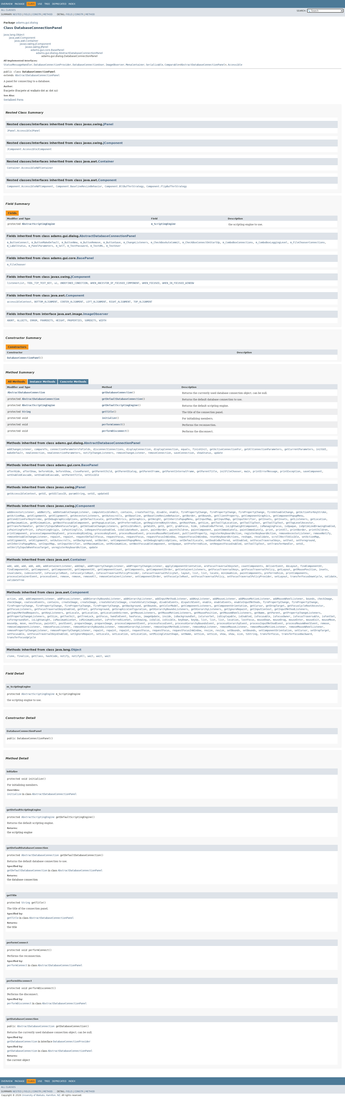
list (195, 573)
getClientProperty (226, 515)
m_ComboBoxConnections (238, 242)
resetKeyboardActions (224, 536)
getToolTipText (250, 522)
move (23, 623)
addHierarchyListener (137, 598)
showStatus (204, 452)
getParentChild (102, 471)
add (9, 566)
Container (106, 161)
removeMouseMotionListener (268, 626)
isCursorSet (206, 616)
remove (64, 576)
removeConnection (159, 452)
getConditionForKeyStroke (24, 519)
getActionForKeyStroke (311, 512)
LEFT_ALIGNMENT (96, 301)
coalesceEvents (34, 602)
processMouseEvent (131, 533)
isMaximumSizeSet (64, 619)
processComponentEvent (130, 623)
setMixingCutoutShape (163, 634)
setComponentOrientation (275, 630)
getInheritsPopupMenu (178, 519)
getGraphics (137, 519)
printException (290, 471)
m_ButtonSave (112, 242)
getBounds (204, 515)
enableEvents (222, 602)
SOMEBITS (90, 320)
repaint (55, 536)
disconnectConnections (108, 449)
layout (185, 573)
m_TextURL (96, 245)
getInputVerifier (244, 519)
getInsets (265, 519)
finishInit (199, 449)
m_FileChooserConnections (307, 242)
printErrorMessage (265, 471)
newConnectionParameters (63, 452)
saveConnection (184, 452)
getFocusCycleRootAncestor (305, 605)
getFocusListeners (19, 609)
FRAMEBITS (46, 320)
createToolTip (144, 512)
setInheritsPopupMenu (21, 543)
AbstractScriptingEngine (38, 223)
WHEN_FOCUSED (150, 283)
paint (144, 529)
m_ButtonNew (69, 242)
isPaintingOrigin (47, 529)
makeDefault (15, 452)
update (218, 452)
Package (20, 4)
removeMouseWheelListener (306, 626)
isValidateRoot (128, 529)
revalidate (261, 536)
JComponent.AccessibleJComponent (29, 149)
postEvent (65, 623)
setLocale (102, 634)
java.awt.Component (22, 37)
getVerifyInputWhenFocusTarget (56, 526)
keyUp (194, 619)
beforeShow (63, 471)
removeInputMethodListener (172, 626)
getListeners (298, 519)
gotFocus (102, 616)
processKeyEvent (105, 533)
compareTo (40, 449)
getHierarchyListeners (206, 609)
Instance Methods (42, 381)
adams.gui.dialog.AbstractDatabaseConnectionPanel (69, 53)
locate (214, 573)
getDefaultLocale (91, 519)
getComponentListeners (196, 605)
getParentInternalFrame (178, 471)
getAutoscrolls (112, 515)
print (269, 529)
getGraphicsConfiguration (129, 609)
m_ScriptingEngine (163, 223)
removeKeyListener (204, 626)
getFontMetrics (116, 519)
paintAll (50, 623)
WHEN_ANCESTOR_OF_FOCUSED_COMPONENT (114, 283)
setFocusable (15, 634)
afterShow (29, 471)
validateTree (15, 580)
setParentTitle (72, 474)
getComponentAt (62, 569)
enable (173, 512)
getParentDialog (125, 471)
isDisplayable (226, 616)
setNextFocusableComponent (147, 543)
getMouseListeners (143, 612)
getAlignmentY (58, 515)
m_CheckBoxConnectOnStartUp (201, 242)
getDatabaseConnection (117, 392)
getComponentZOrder (159, 569)
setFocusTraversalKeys (265, 540)
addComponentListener (40, 598)
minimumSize (229, 573)
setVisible (92, 474)
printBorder (298, 529)
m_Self (60, 245)
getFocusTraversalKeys (223, 569)
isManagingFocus (271, 526)
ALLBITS (22, 320)
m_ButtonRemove (90, 242)
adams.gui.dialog (27, 22)
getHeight (154, 519)
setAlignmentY (38, 540)
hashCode (51, 656)
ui (55, 283)
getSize (203, 522)
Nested (17, 14)
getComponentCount (110, 569)
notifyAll (78, 656)
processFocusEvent (160, 623)
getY (169, 526)
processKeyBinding (79, 533)
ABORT (10, 320)
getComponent (40, 569)
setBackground (82, 540)
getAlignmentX (36, 515)
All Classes (8, 10)
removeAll (89, 576)
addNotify (43, 512)
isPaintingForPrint (20, 529)
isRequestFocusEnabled (100, 529)
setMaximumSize (93, 543)
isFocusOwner (281, 616)
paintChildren (178, 529)
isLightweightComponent (241, 526)
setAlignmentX (16, 540)
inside (166, 616)
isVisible (168, 619)
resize (208, 630)
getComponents (134, 569)
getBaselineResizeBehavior (162, 515)
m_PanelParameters (41, 245)
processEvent (48, 576)
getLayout (283, 569)
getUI (42, 493)
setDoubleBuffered (217, 540)
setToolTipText (254, 543)
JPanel (108, 124)
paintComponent (201, 529)
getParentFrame (149, 471)
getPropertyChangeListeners (301, 612)
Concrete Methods (73, 381)
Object (76, 649)
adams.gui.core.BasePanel (47, 50)
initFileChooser (230, 471)
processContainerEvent (22, 576)
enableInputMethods (247, 602)
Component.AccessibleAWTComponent (30, 186)
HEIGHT (60, 320)
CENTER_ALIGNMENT (71, 301)
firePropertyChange (194, 512)
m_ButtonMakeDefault (45, 242)
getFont (82, 609)
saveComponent (312, 471)
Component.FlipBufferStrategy (166, 186)
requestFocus (114, 536)
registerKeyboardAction (225, 533)
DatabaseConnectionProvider (52, 64)
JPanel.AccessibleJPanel (23, 130)
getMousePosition (304, 569)
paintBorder (159, 529)
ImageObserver (115, 64)
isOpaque (290, 526)
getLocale (72, 612)
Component (107, 180)
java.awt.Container (26, 40)
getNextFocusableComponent (71, 522)
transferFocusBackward (297, 634)
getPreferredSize (129, 522)
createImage (69, 602)
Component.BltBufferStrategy (124, 186)
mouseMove (328, 619)
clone (10, 656)
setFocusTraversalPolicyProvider (249, 576)
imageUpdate (151, 616)
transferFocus (269, 634)
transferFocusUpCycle (21, 637)
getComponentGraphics (255, 515)
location (232, 619)
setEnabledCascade (19, 474)
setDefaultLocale (191, 540)
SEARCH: (301, 11)
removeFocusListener (56, 626)
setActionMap (310, 536)
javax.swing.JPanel (36, 46)
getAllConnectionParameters (263, 449)
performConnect (112, 424)
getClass (37, 656)
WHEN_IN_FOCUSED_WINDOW (178, 283)
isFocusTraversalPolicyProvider (117, 573)
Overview (7, 4)
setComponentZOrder (148, 576)
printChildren (318, 529)
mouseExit (312, 619)
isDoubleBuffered (211, 526)
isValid (154, 619)
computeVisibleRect (105, 512)
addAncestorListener (20, 512)
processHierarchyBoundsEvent (194, 623)
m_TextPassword (77, 245)
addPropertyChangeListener (105, 566)
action (11, 598)
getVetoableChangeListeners (99, 526)
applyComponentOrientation (183, 566)
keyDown (183, 619)
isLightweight (40, 619)
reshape (246, 536)
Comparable (172, 64)
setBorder (101, 540)
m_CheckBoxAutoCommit (165, 242)
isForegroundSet (18, 619)
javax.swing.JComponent (35, 43)
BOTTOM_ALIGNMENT (45, 301)
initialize (109, 418)
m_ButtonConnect (18, 242)
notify (64, 656)
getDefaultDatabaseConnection (122, 398)
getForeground (99, 609)
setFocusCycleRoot (176, 576)
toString (251, 634)
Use (40, 4)
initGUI (321, 449)
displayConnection (138, 449)
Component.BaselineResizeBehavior (79, 186)
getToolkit (67, 616)
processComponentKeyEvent (47, 533)
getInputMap (203, 519)
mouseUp (12, 623)
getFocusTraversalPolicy (257, 569)
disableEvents (168, 602)
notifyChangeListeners (98, 452)
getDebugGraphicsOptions (60, 519)
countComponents (252, 566)
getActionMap (15, 515)
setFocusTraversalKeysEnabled (47, 634)
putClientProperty (194, 533)
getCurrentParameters (298, 449)
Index (71, 4)
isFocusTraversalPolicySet (160, 573)
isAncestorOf (33, 573)
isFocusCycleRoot (55, 573)
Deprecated (59, 4)
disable (162, 512)
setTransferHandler (280, 543)
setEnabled (240, 540)
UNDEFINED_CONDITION (74, 283)
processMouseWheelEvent (302, 623)
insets (323, 569)
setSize (199, 634)
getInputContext (261, 609)
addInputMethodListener (171, 598)
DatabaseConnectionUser (88, 64)
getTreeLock (85, 616)
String (26, 411)
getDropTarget (275, 605)
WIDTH (102, 320)
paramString (77, 493)
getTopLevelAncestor (299, 522)
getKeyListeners (52, 612)
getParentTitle (207, 471)
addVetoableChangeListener (71, 512)
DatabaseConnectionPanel (23, 357)
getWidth (149, 526)
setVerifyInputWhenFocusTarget (28, 547)
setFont (288, 540)
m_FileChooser (16, 264)
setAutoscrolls (60, 540)
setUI (91, 493)
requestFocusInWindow (160, 536)
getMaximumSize (17, 522)
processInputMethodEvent (266, 623)
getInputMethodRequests (23, 612)
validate (330, 576)
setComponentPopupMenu (126, 540)
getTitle (107, 411)
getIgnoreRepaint (235, 609)
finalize (23, 656)
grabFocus (181, 526)
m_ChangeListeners (135, 242)
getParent (273, 612)
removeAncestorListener (294, 533)
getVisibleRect (131, 526)
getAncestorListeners (84, 515)
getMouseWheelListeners (235, 612)
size (240, 634)
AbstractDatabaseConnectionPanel (202, 64)
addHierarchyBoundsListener (102, 598)
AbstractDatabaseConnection (26, 392)
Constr (36, 14)
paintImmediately (225, 529)
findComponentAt (311, 566)
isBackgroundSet (184, 616)
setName (186, 634)
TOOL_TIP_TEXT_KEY (39, 283)
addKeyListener (200, 598)
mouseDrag (279, 619)
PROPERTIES (74, 320)
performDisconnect (114, 430)
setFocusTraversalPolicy (207, 576)
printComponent (17, 533)
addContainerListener (57, 566)
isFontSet (328, 616)
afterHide (13, 471)
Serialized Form (13, 99)
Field (27, 14)
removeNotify (321, 533)
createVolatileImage (112, 602)
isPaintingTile (72, 529)
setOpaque (174, 543)
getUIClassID (57, 493)
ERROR (33, 320)
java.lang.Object (14, 34)
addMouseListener (224, 598)
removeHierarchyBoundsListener (94, 626)
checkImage (325, 598)
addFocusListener (68, 598)
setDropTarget (319, 630)
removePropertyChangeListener (27, 630)
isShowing (140, 619)
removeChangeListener (130, 452)
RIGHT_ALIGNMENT (120, 301)
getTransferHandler (20, 526)
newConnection (35, 452)
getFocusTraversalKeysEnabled (54, 609)
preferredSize (273, 573)
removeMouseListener (233, 626)
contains (126, 512)
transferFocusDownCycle (306, 576)
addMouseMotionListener (254, 598)
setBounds (233, 630)
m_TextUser (113, 245)
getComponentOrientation (230, 605)
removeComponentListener (23, 626)
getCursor (256, 605)
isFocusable (262, 616)
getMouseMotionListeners (174, 612)
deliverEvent (274, 566)
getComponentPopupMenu (288, 515)
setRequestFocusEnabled (225, 543)
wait (90, 656)
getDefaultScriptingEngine (120, 405)
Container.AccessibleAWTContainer (30, 167)
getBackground (131, 605)
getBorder (188, 515)
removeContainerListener (115, 576)
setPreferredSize (195, 543)
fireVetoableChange (280, 512)
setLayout (280, 576)
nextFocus (35, 623)
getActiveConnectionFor (225, 449)
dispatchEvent (190, 602)
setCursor (301, 630)
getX (161, 526)
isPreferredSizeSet (118, 619)
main (247, 471)
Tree (47, 4)
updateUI (103, 493)
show (223, 634)
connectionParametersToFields (70, 449)
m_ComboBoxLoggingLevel (271, 242)
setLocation (120, 634)
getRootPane (187, 522)
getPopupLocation (103, 522)
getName (259, 612)
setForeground (305, 540)
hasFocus (135, 616)
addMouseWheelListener (288, 598)
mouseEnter (296, 619)
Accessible (235, 64)
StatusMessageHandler (18, 64)
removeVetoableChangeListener (27, 536)
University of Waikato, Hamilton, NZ (41, 1095)
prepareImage (83, 623)
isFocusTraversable (306, 616)
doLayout (291, 566)
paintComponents (250, 573)
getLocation (318, 519)
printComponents (296, 573)
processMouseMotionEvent (163, 533)
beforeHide (46, 471)
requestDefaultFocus (89, 536)
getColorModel (168, 605)
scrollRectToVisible (285, 536)
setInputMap (46, 543)
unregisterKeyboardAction (69, 547)
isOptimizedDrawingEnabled (317, 526)
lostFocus (247, 619)
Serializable (154, 64)
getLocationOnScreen (114, 612)
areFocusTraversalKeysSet (221, 566)
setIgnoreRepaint (81, 634)
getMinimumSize (40, 522)
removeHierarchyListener (134, 626)
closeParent (81, 471)
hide (194, 526)
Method (47, 14)
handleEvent (118, 616)
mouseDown (263, 619)
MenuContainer (135, 64)
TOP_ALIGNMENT (143, 301)
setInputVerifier (68, 543)
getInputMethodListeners (290, 609)
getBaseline (133, 515)
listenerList (15, 283)
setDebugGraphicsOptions (160, 540)
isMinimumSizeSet (90, 619)
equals (185, 449)
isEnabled (244, 616)
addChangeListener (19, 449)
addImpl (80, 566)
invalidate (14, 573)
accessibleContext (19, 301)
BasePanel (85, 258)
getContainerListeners (190, 569)
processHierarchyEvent (232, 623)
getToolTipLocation (224, 522)
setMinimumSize (116, 543)
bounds (310, 598)
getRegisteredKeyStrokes (160, 522)
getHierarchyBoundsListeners (168, 609)
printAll (281, 529)
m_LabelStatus (16, 245)
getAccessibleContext (21, 493)
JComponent (113, 143)
